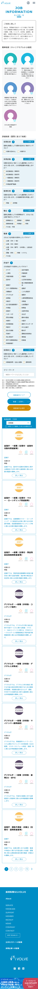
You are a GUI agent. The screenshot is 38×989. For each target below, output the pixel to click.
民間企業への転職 (12, 948)
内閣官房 (24, 273)
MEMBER (9, 916)
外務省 (8, 308)
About (8, 898)
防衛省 (24, 340)
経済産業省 (9, 324)
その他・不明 (10, 227)
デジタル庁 (9, 295)
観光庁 (24, 330)
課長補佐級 (9, 224)
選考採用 (28, 362)
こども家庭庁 (26, 292)
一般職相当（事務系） (13, 178)
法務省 (24, 301)
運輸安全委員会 (27, 334)
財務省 (24, 308)
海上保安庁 (9, 337)
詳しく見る (19, 475)
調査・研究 (9, 253)
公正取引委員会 (27, 280)
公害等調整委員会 (27, 298)
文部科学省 (25, 311)
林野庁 (8, 321)
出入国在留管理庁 (12, 304)
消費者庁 (9, 292)
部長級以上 (9, 220)
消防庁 (8, 301)
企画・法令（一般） (12, 241)
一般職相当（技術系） (13, 181)
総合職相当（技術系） (13, 174)
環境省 (24, 337)
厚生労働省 (9, 317)
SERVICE (9, 905)
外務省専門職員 (11, 184)
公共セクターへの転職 (14, 942)
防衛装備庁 (9, 343)
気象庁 (8, 334)
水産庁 (24, 321)
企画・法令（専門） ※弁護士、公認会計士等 (19, 248)
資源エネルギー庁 (27, 324)
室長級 (27, 220)
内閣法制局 (9, 276)
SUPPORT (10, 912)
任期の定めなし (11, 151)
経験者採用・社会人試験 (14, 362)
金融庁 (24, 288)
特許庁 (8, 327)
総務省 (8, 298)
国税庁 (8, 311)
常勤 (7, 203)
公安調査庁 (25, 304)
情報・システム (22, 253)
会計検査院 (25, 270)
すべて (8, 270)
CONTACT (10, 931)
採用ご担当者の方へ (12, 935)
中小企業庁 (25, 327)
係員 (26, 224)
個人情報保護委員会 (27, 284)
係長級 (19, 224)
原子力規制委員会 (12, 340)
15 (27, 869)
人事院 (8, 273)
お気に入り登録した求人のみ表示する (20, 426)
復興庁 (24, 295)
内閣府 (24, 276)
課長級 (19, 220)
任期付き (23, 151)
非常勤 (15, 203)
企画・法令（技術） (12, 244)
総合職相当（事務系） (13, 171)
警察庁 (8, 285)
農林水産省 (25, 317)
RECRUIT (9, 920)
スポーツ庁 (9, 314)
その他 (8, 256)
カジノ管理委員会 (11, 288)
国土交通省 (9, 330)
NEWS (8, 923)
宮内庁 (8, 280)
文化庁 (24, 314)
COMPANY (10, 927)
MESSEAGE (10, 909)
